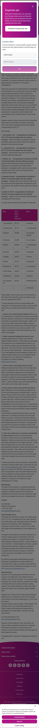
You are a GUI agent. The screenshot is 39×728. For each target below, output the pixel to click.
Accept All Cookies (19, 717)
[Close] (33, 6)
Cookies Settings (19, 725)
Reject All (19, 721)
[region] (19, 716)
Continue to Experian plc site (17, 28)
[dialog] (19, 364)
